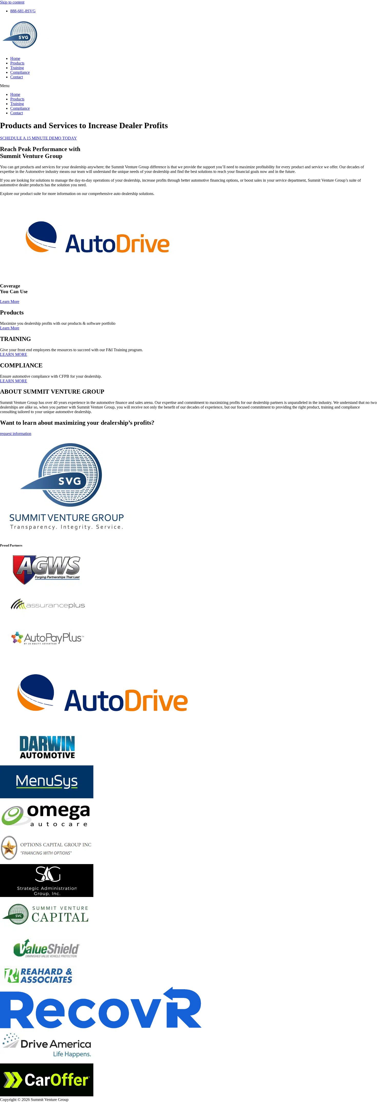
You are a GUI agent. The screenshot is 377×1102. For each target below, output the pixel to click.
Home (15, 58)
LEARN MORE (13, 354)
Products (17, 63)
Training (17, 68)
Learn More (9, 328)
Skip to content (12, 2)
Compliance (20, 72)
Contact (16, 77)
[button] (188, 86)
